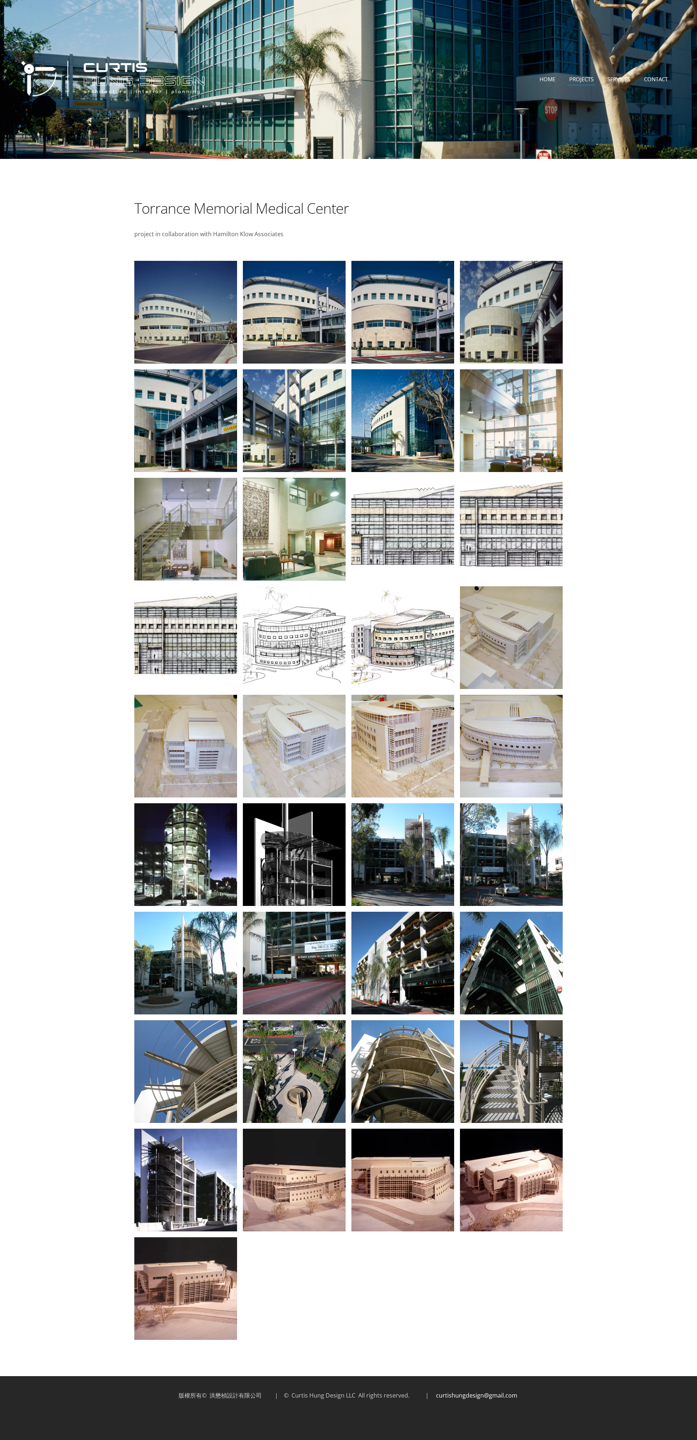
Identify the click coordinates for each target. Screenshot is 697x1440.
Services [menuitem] (618, 79)
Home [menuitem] (547, 79)
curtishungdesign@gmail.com (477, 1395)
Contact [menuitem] (656, 79)
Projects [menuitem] (581, 79)
